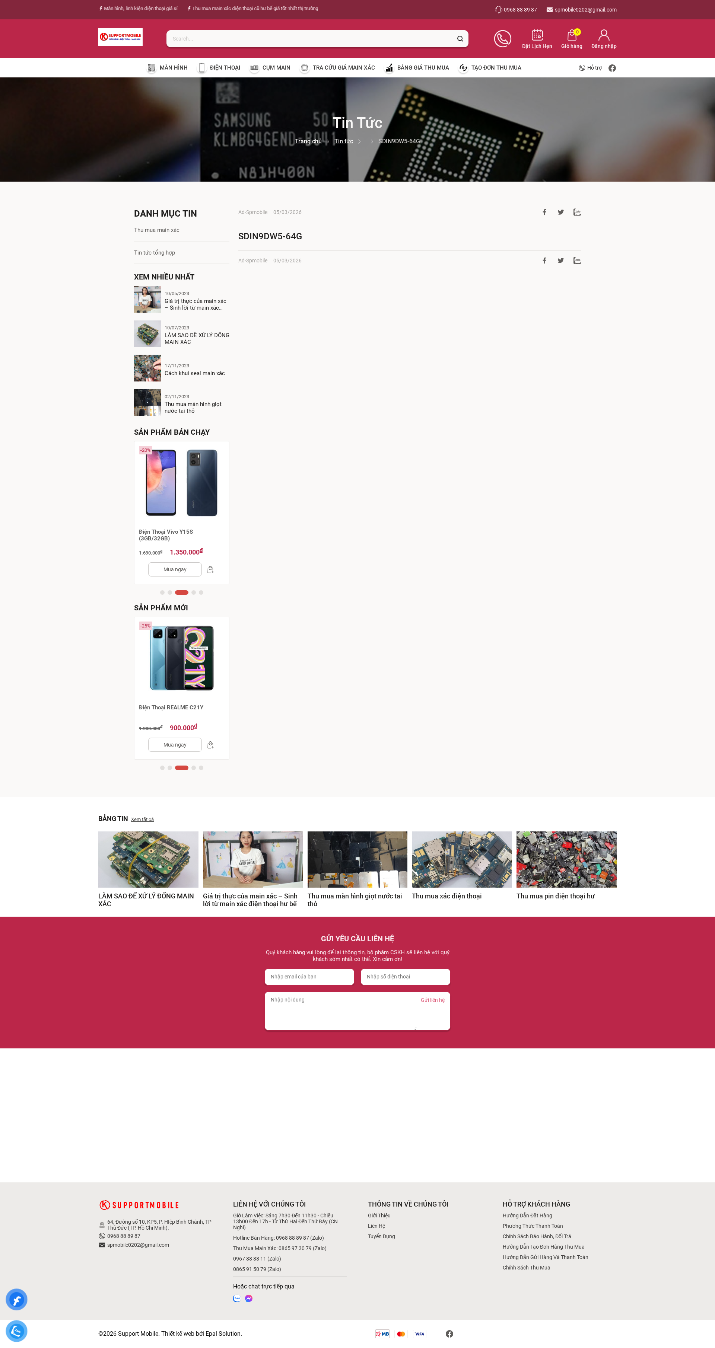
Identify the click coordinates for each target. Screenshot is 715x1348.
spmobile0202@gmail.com (138, 1245)
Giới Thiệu (379, 1215)
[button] (162, 592)
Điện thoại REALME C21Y (171, 707)
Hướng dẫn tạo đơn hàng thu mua (544, 1247)
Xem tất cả (142, 819)
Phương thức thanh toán (533, 1226)
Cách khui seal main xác (195, 373)
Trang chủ (308, 141)
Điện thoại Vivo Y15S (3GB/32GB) (166, 535)
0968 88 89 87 (123, 1236)
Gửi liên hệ (433, 1000)
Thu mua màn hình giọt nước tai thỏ (193, 407)
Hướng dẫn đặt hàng (527, 1215)
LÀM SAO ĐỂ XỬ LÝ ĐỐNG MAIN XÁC (197, 338)
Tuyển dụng (381, 1236)
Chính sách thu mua (526, 1268)
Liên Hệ (376, 1226)
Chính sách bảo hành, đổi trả (537, 1236)
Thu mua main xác (156, 230)
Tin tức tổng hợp (154, 252)
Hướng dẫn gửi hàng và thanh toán (545, 1257)
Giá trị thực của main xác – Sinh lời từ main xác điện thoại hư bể (195, 304)
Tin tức (343, 141)
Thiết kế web (177, 1333)
